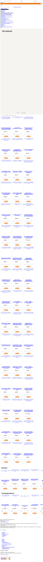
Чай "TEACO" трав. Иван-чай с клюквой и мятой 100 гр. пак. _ (6, 215)
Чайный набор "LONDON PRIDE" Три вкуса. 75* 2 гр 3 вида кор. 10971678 (6, 237)
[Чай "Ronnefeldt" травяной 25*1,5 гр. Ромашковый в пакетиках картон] (6, 187)
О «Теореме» (4, 532)
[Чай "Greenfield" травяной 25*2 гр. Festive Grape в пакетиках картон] (17, 404)
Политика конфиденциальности (6, 544)
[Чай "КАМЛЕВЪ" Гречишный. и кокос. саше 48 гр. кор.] (6, 339)
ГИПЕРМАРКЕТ (7, 115)
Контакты (3, 533)
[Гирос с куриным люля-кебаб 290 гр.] (5, 474)
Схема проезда (4, 535)
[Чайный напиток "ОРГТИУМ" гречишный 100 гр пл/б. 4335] (6, 252)
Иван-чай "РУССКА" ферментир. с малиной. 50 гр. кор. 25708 (28, 302)
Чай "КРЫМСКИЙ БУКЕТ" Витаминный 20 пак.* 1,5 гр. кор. (6, 432)
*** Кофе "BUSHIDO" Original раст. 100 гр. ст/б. (34, 505)
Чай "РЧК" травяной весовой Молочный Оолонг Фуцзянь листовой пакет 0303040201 (6, 129)
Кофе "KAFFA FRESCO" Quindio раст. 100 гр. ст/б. (35, 480)
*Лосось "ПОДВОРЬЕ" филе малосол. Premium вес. (5, 505)
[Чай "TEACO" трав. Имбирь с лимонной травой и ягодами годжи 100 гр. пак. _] (17, 426)
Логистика (3, 541)
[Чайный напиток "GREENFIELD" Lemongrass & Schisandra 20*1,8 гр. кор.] (28, 187)
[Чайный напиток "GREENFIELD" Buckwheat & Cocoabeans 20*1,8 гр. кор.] (17, 274)
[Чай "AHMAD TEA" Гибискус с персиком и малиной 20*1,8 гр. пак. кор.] (28, 339)
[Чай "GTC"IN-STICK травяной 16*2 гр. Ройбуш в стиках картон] (17, 187)
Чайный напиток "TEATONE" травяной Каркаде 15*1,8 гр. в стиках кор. (17, 367)
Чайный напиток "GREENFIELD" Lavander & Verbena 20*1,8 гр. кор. (28, 324)
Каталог (3, 115)
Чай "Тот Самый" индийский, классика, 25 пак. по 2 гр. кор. (6, 389)
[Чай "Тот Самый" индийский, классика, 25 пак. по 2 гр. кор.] (6, 382)
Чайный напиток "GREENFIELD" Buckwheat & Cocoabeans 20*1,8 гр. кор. (17, 280)
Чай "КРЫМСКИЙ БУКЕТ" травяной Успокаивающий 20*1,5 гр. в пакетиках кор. (28, 215)
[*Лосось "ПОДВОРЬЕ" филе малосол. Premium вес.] (5, 499)
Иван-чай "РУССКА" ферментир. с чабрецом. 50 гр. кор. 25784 (28, 367)
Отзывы (21, 1)
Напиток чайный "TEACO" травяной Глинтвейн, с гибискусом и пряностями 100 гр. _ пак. (6, 302)
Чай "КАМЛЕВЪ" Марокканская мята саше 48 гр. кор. (17, 302)
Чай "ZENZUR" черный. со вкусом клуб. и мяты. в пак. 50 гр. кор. (15, 480)
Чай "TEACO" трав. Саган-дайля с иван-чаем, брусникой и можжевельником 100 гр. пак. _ (28, 172)
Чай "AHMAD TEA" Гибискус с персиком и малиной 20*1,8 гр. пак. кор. (28, 346)
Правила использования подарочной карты (8, 547)
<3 (21, 117)
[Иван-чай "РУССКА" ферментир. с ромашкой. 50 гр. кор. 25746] (17, 447)
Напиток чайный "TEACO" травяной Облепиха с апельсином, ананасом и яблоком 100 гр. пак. (28, 129)
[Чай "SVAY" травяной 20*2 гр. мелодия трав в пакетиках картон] (17, 382)
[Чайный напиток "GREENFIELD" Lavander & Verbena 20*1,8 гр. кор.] (28, 317)
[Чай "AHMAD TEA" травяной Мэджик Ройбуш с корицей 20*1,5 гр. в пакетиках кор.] (17, 339)
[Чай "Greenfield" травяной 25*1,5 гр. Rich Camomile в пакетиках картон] (28, 230)
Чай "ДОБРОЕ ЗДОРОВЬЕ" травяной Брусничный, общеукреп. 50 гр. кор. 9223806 (28, 389)
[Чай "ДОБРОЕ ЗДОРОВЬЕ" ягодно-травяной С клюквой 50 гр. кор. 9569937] (28, 426)
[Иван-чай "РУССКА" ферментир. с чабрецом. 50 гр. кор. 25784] (28, 360)
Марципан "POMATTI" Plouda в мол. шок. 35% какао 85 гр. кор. (25, 480)
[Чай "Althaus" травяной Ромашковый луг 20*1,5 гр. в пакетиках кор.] (6, 143)
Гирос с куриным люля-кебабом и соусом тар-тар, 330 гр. (5, 481)
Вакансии (3, 540)
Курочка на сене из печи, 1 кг (25, 506)
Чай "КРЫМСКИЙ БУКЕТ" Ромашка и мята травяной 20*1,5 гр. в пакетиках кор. (17, 237)
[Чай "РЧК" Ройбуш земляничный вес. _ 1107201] (17, 122)
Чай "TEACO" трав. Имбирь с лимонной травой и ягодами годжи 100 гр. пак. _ (17, 432)
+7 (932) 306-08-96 (5, 554)
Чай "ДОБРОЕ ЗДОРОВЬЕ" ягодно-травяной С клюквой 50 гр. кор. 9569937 (28, 432)
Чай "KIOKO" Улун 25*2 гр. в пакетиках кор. (17, 215)
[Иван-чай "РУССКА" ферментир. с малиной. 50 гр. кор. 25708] (28, 295)
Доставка (3, 546)
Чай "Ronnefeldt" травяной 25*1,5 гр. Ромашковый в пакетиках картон (6, 194)
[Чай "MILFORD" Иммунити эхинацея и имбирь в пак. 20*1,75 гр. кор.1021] (6, 274)
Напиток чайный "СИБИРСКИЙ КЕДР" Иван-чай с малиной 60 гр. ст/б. (17, 150)
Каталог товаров (4, 545)
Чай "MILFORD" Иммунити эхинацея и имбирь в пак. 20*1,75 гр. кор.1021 (6, 280)
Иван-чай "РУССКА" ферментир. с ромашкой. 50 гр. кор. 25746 (17, 454)
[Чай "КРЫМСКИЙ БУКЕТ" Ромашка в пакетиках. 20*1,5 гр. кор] (6, 447)
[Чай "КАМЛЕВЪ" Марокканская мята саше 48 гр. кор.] (17, 295)
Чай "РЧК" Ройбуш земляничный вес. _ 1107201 (17, 128)
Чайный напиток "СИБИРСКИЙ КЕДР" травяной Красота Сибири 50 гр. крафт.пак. (28, 259)
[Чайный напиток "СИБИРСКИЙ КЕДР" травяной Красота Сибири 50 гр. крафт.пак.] (28, 252)
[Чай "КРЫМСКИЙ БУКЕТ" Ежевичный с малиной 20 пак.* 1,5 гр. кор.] (6, 360)
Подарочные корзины (5, 542)
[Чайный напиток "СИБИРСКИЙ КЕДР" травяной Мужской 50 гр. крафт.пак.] (28, 274)
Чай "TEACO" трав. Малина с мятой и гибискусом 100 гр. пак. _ (6, 324)
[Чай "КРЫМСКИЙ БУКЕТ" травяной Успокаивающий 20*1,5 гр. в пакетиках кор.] (28, 208)
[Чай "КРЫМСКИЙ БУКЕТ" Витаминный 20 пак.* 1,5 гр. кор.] (6, 426)
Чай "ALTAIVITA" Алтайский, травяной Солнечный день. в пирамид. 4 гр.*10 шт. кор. (17, 259)
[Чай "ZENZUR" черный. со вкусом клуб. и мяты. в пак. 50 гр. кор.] (15, 473)
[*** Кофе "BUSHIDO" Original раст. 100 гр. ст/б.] (34, 499)
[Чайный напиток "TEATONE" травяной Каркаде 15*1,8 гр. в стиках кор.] (17, 360)
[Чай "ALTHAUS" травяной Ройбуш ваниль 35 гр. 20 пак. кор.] (6, 165)
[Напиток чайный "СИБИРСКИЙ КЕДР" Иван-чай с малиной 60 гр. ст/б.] (17, 143)
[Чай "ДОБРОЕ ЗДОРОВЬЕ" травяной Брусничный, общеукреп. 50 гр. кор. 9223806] (28, 382)
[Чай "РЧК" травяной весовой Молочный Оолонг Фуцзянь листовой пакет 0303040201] (6, 122)
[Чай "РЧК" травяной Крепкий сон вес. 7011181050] (28, 143)
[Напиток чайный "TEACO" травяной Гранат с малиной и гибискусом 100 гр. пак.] (17, 317)
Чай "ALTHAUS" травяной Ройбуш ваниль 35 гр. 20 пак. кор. (6, 172)
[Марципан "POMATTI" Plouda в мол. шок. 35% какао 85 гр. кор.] (24, 473)
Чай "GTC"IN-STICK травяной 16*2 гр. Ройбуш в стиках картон (17, 194)
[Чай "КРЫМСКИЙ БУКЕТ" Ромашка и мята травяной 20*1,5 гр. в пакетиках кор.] (17, 230)
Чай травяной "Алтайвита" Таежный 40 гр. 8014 (6, 410)
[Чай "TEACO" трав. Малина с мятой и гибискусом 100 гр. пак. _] (6, 317)
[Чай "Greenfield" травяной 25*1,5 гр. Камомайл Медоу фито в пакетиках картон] (28, 404)
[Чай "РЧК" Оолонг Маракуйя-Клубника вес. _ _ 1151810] (17, 165)
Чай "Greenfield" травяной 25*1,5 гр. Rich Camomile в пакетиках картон (28, 237)
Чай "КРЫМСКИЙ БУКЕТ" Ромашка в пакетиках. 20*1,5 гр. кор (6, 454)
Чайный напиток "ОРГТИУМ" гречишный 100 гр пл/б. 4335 (6, 258)
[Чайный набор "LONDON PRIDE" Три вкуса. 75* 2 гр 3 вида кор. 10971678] (6, 230)
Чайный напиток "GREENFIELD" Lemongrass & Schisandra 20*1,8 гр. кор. (28, 194)
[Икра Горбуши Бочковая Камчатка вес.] (15, 499)
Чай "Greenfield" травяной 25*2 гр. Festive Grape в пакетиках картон (17, 411)
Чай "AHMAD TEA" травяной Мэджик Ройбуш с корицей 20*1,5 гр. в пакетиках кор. (17, 346)
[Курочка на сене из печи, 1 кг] (24, 500)
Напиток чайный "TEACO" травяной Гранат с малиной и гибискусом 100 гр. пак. (17, 324)
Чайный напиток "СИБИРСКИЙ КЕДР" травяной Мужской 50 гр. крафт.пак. (28, 280)
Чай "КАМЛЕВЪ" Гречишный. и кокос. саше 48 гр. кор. (6, 345)
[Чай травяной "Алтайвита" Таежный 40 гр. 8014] (6, 404)
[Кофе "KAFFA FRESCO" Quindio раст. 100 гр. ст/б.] (34, 473)
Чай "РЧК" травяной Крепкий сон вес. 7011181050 (28, 150)
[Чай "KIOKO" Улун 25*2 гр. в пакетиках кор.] (17, 208)
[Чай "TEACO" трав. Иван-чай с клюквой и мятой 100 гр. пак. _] (6, 208)
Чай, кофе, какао (12, 115)
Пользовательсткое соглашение (6, 543)
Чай (15, 115)
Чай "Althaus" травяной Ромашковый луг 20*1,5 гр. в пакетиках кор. (6, 150)
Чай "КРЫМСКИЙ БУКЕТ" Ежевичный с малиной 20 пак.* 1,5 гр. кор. (6, 367)
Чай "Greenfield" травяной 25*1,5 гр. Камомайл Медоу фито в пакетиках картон (28, 411)
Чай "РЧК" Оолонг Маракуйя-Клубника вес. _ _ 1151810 (17, 171)
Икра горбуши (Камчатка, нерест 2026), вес (15, 505)
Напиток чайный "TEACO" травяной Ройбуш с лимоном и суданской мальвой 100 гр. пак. (28, 454)
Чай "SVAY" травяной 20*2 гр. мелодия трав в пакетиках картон (17, 389)
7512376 (4, 521)
